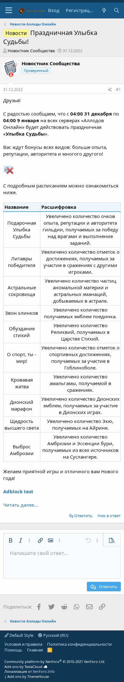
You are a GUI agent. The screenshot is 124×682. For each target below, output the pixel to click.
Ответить (83, 515)
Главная (35, 650)
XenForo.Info (44, 671)
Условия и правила (23, 644)
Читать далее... (20, 505)
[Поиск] (116, 10)
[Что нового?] (104, 10)
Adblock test (18, 491)
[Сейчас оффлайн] (11, 74)
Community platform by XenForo (54, 661)
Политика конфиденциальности (79, 644)
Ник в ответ (109, 515)
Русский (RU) (55, 635)
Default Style (21, 635)
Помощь (13, 650)
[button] (8, 10)
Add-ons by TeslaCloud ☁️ (26, 666)
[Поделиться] (110, 90)
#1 (118, 89)
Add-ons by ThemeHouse (28, 676)
